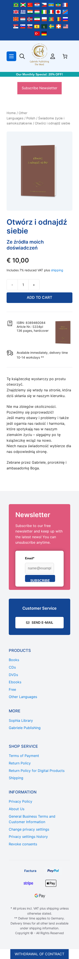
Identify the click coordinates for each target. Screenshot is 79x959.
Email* (29, 558)
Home (11, 113)
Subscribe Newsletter (39, 88)
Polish (30, 118)
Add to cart (39, 297)
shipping (57, 270)
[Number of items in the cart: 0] (65, 56)
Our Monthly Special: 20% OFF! (39, 74)
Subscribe (40, 580)
